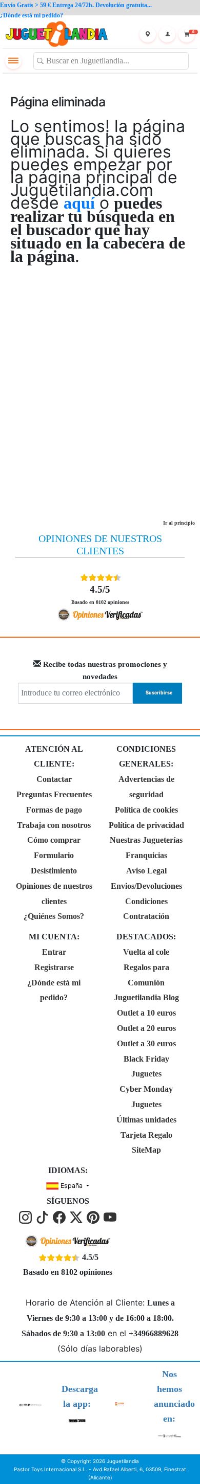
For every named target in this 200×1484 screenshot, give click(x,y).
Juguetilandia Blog (146, 997)
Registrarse (54, 967)
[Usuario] (167, 34)
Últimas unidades (146, 1119)
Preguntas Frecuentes (54, 794)
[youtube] (110, 1216)
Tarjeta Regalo (146, 1135)
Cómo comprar (54, 840)
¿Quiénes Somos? (54, 916)
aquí (79, 203)
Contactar (54, 779)
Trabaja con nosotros (54, 825)
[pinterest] (94, 1216)
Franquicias (146, 855)
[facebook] (60, 1216)
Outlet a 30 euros (146, 1043)
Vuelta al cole (146, 952)
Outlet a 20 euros (146, 1028)
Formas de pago (54, 809)
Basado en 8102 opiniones (100, 594)
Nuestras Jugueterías (146, 840)
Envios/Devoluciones (146, 886)
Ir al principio (179, 523)
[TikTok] (43, 1216)
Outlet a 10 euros (146, 1012)
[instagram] (26, 1216)
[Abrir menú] (13, 61)
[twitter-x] (77, 1216)
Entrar (54, 952)
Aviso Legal (146, 870)
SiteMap (146, 1149)
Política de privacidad (146, 825)
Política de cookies (146, 809)
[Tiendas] (147, 34)
